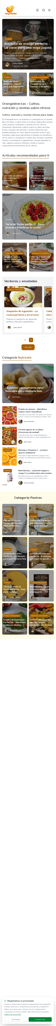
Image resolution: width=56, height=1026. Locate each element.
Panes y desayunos (38, 583)
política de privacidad (12, 1014)
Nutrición (9, 383)
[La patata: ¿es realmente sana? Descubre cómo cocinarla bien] (28, 383)
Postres (8, 39)
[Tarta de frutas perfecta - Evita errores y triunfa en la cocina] (28, 217)
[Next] (31, 340)
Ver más (28, 347)
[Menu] (37, 10)
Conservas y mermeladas (41, 171)
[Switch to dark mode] (49, 10)
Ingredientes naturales (14, 253)
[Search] (43, 10)
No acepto (16, 1019)
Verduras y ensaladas (39, 77)
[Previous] (25, 340)
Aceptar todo (40, 1019)
